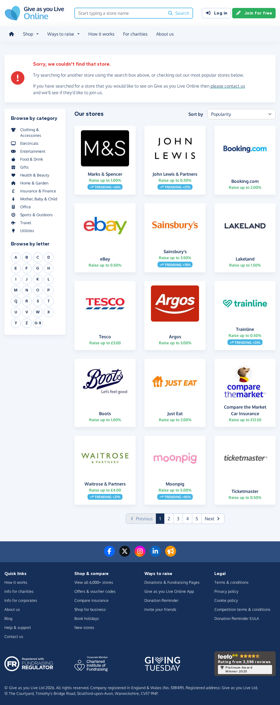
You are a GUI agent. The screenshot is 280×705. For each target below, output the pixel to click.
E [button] (15, 268)
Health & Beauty (34, 175)
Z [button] (26, 323)
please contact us (228, 86)
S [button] (38, 301)
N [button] (26, 290)
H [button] (48, 268)
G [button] (37, 268)
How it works (101, 34)
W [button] (38, 312)
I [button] (16, 279)
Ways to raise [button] (60, 34)
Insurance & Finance (38, 191)
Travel (25, 222)
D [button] (48, 257)
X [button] (48, 312)
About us (165, 34)
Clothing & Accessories (30, 132)
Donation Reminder (161, 600)
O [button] (37, 290)
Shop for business (90, 609)
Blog (8, 618)
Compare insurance (91, 600)
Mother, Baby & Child (38, 199)
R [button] (26, 301)
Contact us (13, 636)
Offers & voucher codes (95, 591)
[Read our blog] (170, 554)
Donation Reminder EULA (236, 618)
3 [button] (178, 518)
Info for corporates (20, 600)
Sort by (195, 114)
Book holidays (86, 618)
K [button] (37, 279)
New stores (84, 627)
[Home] (11, 34)
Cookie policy (226, 600)
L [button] (49, 279)
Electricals (29, 143)
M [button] (16, 290)
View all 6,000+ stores (93, 582)
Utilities (27, 230)
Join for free (258, 13)
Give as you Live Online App (169, 591)
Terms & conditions (231, 582)
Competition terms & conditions (242, 609)
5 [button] (197, 518)
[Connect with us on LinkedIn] (155, 554)
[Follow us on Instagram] (140, 554)
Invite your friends (160, 609)
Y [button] (16, 323)
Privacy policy (226, 591)
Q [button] (16, 301)
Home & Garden (34, 183)
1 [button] (161, 518)
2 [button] (169, 518)
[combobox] (120, 13)
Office (25, 206)
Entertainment (32, 151)
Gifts (24, 167)
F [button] (26, 268)
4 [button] (187, 518)
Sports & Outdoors (36, 214)
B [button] (26, 257)
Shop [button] (28, 34)
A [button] (16, 257)
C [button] (37, 257)
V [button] (26, 312)
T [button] (48, 301)
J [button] (27, 279)
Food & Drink (31, 159)
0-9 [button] (37, 323)
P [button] (48, 290)
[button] (212, 518)
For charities (135, 34)
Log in (221, 13)
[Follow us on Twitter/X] (124, 554)
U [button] (16, 312)
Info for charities (19, 591)
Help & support (17, 627)
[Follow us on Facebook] (109, 554)
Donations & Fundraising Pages (172, 582)
